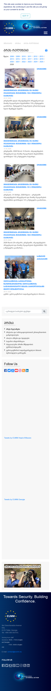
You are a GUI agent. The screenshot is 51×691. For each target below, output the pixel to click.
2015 (18, 59)
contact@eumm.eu (14, 652)
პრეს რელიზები (31, 43)
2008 (12, 56)
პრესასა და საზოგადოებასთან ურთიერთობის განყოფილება (26, 333)
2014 (12, 59)
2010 (24, 56)
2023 (30, 62)
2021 (18, 62)
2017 (30, 59)
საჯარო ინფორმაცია (15, 341)
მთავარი (8, 43)
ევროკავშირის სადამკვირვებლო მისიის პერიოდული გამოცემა (23, 351)
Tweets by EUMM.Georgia (14, 499)
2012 (35, 56)
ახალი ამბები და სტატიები (17, 338)
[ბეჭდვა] (46, 50)
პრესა (18, 43)
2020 (12, 62)
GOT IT (25, 16)
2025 (41, 62)
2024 (35, 62)
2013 (41, 56)
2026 (12, 64)
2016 (24, 59)
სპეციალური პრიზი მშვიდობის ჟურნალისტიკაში (19, 345)
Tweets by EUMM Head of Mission (17, 438)
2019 (41, 59)
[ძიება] (44, 311)
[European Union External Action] (25, 676)
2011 (29, 56)
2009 (18, 56)
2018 (35, 59)
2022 (24, 62)
